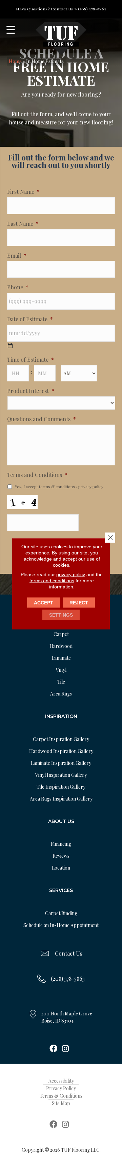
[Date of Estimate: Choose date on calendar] (10, 346)
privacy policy (90, 486)
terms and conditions (51, 580)
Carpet (61, 634)
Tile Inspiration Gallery (61, 787)
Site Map (61, 1103)
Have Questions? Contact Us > (46, 9)
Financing (61, 844)
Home (15, 61)
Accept (43, 602)
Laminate (61, 658)
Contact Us (68, 953)
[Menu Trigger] (10, 29)
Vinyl (61, 670)
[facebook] (53, 1049)
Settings (61, 614)
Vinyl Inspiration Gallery (61, 775)
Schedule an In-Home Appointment (61, 925)
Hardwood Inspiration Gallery (61, 751)
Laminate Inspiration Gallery (61, 763)
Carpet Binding (61, 913)
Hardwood (61, 646)
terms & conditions (57, 486)
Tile (61, 682)
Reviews (61, 856)
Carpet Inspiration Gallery (61, 739)
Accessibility (61, 1081)
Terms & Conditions (61, 1096)
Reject (78, 602)
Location (61, 867)
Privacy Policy (61, 1088)
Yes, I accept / (59, 486)
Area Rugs (61, 693)
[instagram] (65, 1049)
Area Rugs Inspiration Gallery (61, 798)
